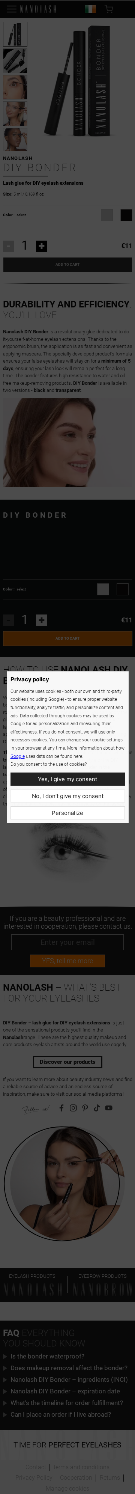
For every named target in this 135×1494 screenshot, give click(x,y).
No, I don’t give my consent (68, 796)
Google (17, 756)
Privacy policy (29, 679)
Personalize (67, 812)
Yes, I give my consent (67, 779)
